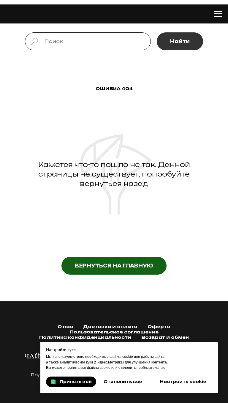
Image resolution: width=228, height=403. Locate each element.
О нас (65, 326)
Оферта (159, 326)
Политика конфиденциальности (85, 337)
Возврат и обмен (165, 337)
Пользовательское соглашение (114, 331)
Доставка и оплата (110, 326)
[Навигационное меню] (218, 14)
